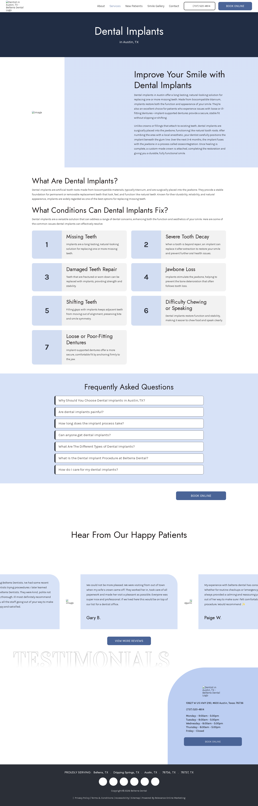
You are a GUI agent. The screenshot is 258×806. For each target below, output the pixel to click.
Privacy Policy (82, 797)
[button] (130, 400)
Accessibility (122, 797)
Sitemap (135, 797)
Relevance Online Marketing (170, 797)
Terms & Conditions (102, 797)
